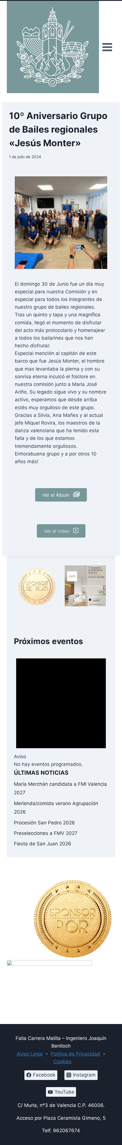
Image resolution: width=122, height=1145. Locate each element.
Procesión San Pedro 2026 (44, 823)
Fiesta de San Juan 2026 (42, 844)
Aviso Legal (30, 1054)
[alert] (61, 707)
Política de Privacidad (75, 1054)
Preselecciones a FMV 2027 (45, 833)
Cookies (62, 1061)
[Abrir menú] (107, 47)
